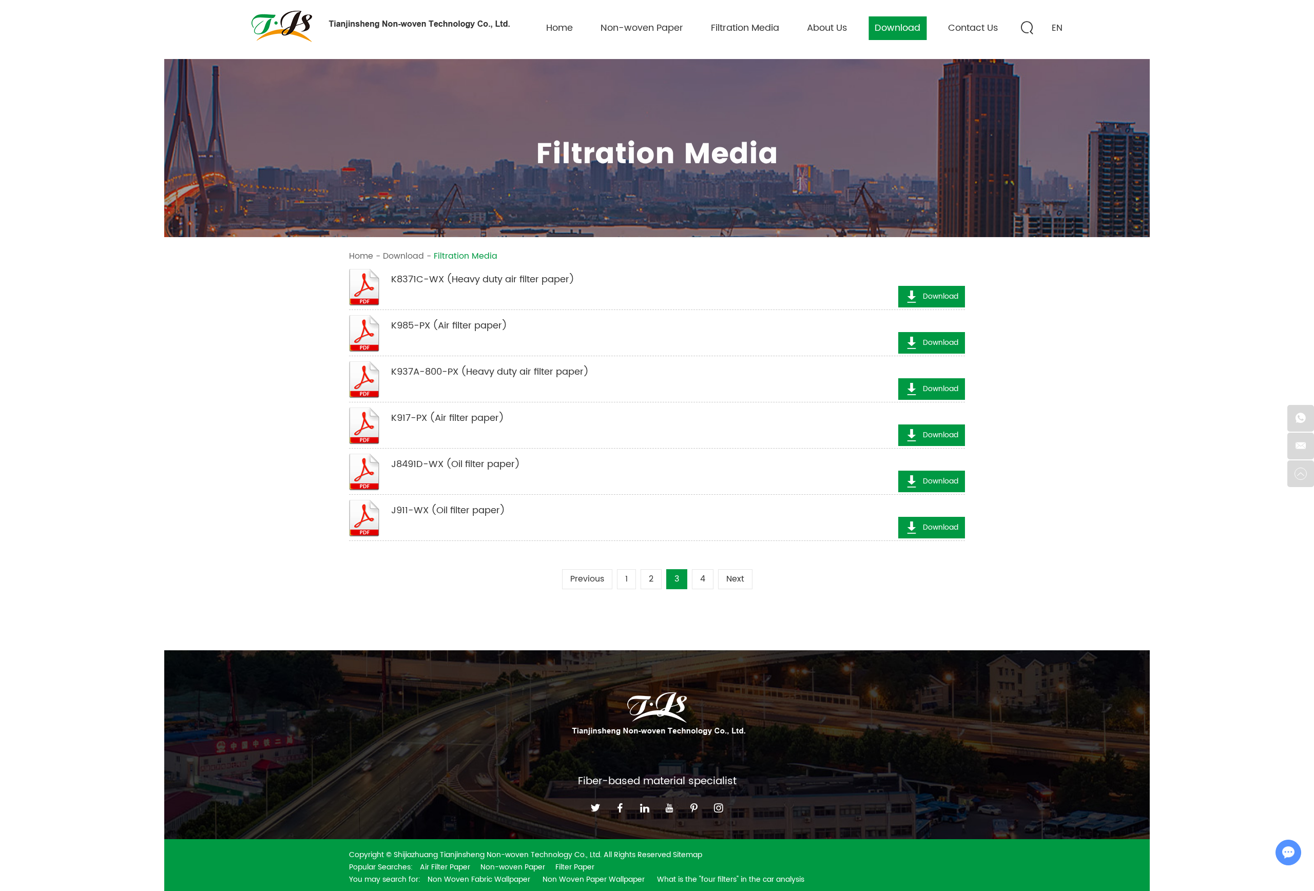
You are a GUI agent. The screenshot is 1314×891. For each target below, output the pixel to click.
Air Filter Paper (445, 867)
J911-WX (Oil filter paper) (448, 510)
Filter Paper (574, 867)
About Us (827, 28)
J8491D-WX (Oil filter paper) (455, 464)
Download (897, 28)
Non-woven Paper (642, 28)
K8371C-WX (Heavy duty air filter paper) (482, 279)
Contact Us (973, 28)
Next (735, 579)
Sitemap (687, 855)
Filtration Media (745, 28)
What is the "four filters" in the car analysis (730, 879)
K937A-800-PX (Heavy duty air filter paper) (490, 372)
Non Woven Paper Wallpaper (595, 879)
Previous (587, 579)
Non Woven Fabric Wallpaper (480, 879)
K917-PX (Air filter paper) (447, 418)
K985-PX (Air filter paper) (449, 326)
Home (559, 28)
